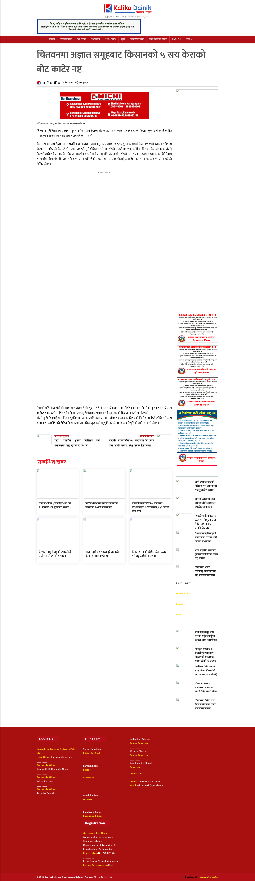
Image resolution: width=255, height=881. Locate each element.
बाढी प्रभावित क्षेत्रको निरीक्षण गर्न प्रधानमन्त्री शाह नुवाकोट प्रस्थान (55, 505)
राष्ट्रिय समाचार (66, 39)
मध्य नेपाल (81, 39)
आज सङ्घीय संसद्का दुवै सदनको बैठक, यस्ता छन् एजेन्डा (102, 554)
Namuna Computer (209, 877)
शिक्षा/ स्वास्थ (110, 39)
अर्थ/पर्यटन (95, 39)
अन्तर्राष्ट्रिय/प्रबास (137, 39)
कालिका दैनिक (51, 83)
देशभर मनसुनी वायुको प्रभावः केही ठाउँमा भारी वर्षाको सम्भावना (55, 554)
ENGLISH (176, 39)
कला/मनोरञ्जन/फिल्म (158, 39)
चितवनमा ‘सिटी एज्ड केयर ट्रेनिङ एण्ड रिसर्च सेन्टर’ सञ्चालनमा (205, 704)
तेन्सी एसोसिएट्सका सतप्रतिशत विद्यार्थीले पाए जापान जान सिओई (206, 670)
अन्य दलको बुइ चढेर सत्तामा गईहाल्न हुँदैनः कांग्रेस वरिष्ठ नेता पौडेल (206, 636)
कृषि (123, 39)
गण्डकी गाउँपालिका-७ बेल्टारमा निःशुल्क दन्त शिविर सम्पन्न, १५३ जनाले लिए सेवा (150, 507)
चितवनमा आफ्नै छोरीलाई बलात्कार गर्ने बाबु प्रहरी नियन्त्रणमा (149, 554)
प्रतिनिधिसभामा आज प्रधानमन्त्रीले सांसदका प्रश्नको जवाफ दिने (101, 505)
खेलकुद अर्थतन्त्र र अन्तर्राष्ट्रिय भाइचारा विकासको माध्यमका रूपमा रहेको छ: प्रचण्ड (205, 655)
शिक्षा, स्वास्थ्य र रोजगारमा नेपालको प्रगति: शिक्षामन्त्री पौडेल (206, 687)
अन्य (188, 39)
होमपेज (52, 39)
